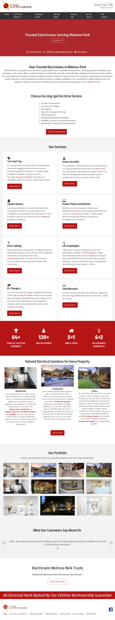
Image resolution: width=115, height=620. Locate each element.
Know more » (14, 186)
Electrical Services (18, 15)
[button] (34, 52)
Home (6, 14)
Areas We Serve (39, 15)
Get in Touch (89, 15)
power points (76, 211)
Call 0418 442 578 (57, 40)
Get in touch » (70, 305)
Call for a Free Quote (56, 131)
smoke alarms (40, 214)
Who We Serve (57, 15)
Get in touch (57, 433)
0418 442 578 (103, 5)
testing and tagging (24, 177)
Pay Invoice (104, 15)
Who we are (74, 15)
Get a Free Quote (57, 582)
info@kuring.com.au (106, 8)
